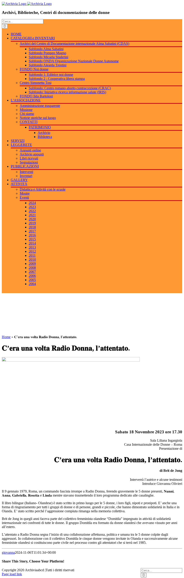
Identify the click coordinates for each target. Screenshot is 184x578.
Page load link (12, 574)
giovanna (8, 552)
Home (6, 337)
